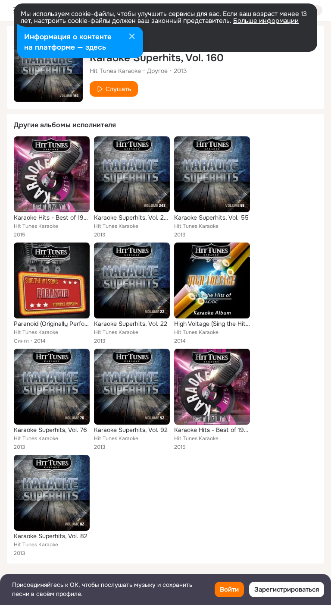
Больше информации (266, 20)
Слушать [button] (118, 89)
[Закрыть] (132, 37)
